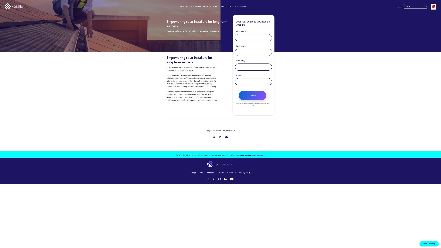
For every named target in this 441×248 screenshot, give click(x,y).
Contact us (232, 6)
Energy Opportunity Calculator (252, 155)
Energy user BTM (199, 6)
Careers (221, 172)
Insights (217, 6)
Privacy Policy (244, 172)
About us (224, 6)
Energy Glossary (197, 172)
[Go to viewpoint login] (399, 6)
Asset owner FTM (186, 6)
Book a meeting (242, 6)
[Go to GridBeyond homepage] (18, 6)
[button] (214, 137)
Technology (210, 6)
